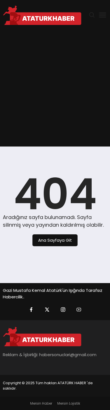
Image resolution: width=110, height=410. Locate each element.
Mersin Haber (41, 403)
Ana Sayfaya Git (55, 240)
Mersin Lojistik (68, 403)
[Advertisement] (55, 88)
